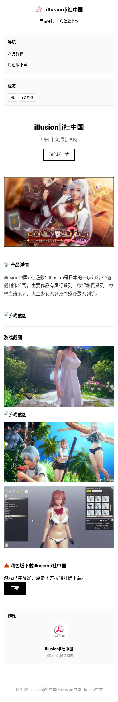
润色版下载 (69, 21)
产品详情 (47, 21)
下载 (15, 588)
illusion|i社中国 (64, 10)
